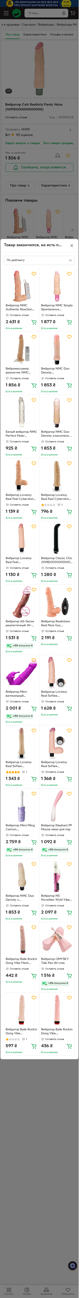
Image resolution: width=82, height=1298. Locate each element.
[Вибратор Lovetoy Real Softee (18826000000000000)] (57, 743)
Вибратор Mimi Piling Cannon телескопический (20, 828)
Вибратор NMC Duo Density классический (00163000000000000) (57, 434)
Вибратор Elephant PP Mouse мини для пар (56, 827)
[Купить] (33, 322)
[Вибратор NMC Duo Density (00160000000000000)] (57, 349)
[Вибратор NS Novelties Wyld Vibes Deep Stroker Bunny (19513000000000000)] (57, 876)
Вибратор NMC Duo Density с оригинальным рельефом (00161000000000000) (21, 898)
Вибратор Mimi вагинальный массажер (16, 694)
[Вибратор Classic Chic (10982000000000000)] (57, 539)
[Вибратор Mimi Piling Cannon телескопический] (21, 806)
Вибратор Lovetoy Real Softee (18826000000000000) (56, 765)
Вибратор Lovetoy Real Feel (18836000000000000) (21, 561)
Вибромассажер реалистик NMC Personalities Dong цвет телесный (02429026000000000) (21, 371)
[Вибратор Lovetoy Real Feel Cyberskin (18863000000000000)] (57, 476)
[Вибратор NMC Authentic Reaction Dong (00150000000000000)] (21, 286)
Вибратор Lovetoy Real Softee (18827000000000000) (21, 765)
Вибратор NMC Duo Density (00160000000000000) (57, 371)
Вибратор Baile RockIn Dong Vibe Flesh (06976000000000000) (21, 962)
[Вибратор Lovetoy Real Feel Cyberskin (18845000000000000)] (21, 476)
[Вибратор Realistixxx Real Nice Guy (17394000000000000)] (57, 602)
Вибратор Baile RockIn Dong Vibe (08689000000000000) (57, 1032)
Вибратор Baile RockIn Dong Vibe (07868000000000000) (21, 1032)
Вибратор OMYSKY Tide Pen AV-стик (55, 961)
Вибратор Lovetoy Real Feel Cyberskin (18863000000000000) (56, 498)
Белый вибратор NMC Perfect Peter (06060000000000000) (21, 434)
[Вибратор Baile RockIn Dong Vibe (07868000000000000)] (21, 1010)
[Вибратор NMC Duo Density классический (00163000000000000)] (57, 412)
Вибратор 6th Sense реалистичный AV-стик (20, 624)
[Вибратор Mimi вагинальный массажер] (21, 672)
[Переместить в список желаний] (33, 273)
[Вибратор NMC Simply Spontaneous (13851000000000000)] (57, 286)
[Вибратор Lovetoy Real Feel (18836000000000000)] (21, 539)
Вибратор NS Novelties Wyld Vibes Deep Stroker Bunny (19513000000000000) (56, 898)
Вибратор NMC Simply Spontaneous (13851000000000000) (57, 308)
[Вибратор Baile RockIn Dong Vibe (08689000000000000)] (57, 1010)
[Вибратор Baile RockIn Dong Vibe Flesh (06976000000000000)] (21, 940)
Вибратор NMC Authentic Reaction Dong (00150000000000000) (21, 308)
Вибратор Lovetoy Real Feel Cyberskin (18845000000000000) (21, 498)
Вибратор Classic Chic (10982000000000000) (56, 561)
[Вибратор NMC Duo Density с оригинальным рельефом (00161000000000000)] (21, 876)
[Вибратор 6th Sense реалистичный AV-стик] (21, 602)
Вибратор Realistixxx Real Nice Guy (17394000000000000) (56, 624)
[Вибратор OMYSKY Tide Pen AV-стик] (57, 940)
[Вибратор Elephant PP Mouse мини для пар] (57, 806)
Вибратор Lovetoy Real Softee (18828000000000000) (56, 694)
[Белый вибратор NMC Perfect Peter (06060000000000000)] (21, 412)
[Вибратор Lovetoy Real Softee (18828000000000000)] (57, 672)
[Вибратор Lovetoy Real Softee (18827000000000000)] (21, 743)
